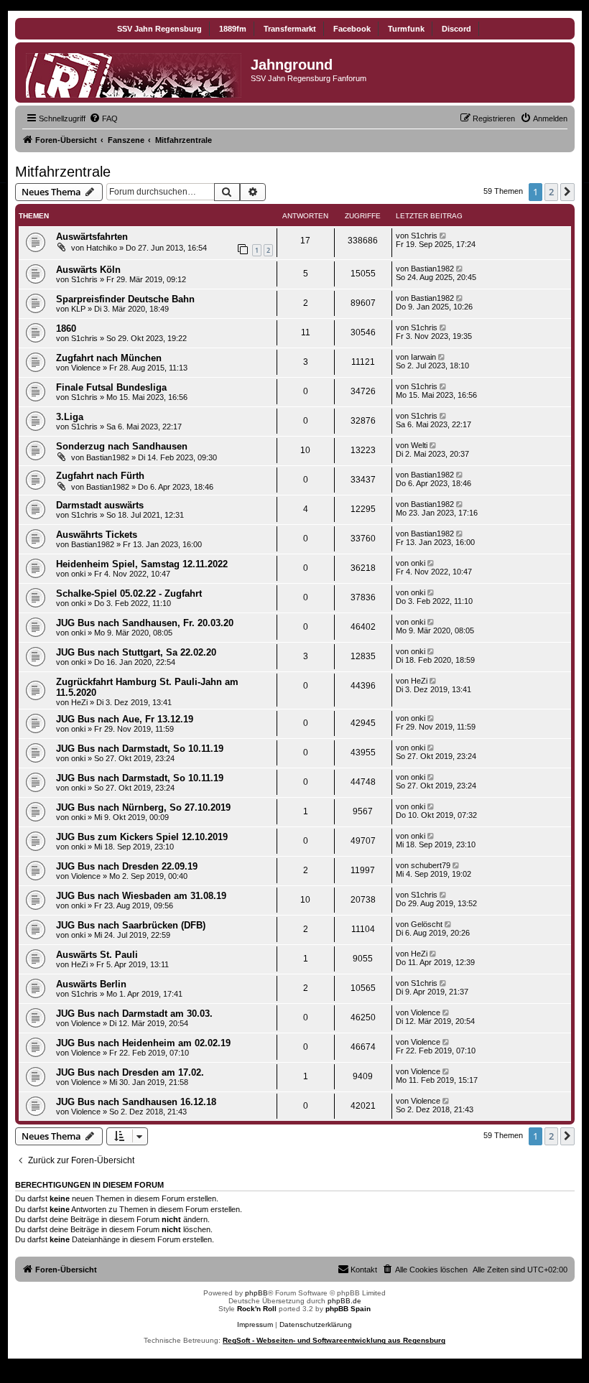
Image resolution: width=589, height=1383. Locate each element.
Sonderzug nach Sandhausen (121, 446)
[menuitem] (103, 118)
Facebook (352, 28)
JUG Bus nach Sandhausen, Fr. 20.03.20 (144, 623)
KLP (78, 308)
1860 (66, 328)
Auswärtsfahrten (92, 236)
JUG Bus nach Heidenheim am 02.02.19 (143, 1043)
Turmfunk (406, 28)
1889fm (232, 28)
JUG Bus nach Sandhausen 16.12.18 (136, 1101)
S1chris (424, 235)
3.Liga (69, 416)
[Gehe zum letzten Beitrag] (444, 235)
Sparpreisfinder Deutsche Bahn (125, 299)
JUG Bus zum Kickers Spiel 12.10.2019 (142, 837)
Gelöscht (426, 924)
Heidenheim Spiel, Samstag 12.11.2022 (142, 564)
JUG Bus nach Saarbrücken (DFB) (130, 925)
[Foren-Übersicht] (135, 72)
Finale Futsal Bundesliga (111, 387)
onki (78, 573)
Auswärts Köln (88, 269)
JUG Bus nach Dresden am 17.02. (130, 1072)
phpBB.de (344, 1301)
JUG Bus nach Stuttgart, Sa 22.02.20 (136, 652)
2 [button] (551, 191)
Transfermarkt (290, 28)
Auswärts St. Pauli (97, 954)
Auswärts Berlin (91, 984)
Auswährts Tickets (96, 534)
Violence (86, 367)
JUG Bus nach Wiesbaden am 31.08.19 (141, 895)
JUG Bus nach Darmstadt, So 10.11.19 (139, 748)
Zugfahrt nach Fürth (100, 475)
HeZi (79, 702)
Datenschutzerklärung (315, 1324)
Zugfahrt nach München (109, 358)
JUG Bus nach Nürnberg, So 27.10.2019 (143, 807)
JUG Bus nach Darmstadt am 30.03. (134, 1013)
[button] (567, 191)
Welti (419, 445)
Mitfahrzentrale (63, 172)
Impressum (255, 1324)
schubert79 (430, 865)
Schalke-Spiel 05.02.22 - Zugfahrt (129, 593)
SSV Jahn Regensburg (159, 28)
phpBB (256, 1293)
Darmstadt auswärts (100, 505)
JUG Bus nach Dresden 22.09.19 (127, 866)
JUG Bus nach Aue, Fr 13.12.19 (124, 719)
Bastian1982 (432, 268)
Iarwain (423, 357)
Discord (456, 28)
